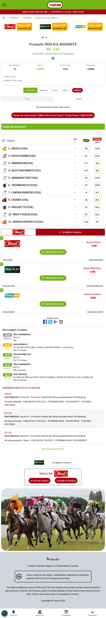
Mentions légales (45, 565)
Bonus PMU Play (9, 286)
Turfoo (27, 99)
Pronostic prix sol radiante (46, 17)
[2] (12, 269)
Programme (14, 17)
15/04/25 (27, 17)
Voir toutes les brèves (53, 448)
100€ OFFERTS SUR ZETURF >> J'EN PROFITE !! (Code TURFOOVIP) (53, 12)
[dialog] (4, 613)
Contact (31, 565)
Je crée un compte (39, 480)
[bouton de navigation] (4, 5)
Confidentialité (61, 565)
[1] (12, 243)
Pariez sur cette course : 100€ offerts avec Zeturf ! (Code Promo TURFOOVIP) (53, 115)
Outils (64, 90)
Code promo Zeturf (96, 260)
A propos (74, 565)
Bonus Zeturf (8, 260)
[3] (12, 295)
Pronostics (30, 90)
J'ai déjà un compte (66, 480)
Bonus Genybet (8, 312)
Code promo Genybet (95, 312)
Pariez (77, 90)
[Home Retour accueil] (55, 5)
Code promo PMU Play (95, 286)
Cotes (55, 90)
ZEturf (79, 99)
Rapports (44, 90)
